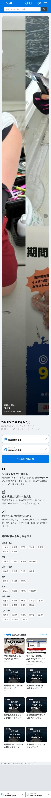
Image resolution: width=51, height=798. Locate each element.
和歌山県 (32, 591)
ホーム (3, 763)
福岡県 (5, 615)
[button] (5, 216)
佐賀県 (14, 615)
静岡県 (5, 581)
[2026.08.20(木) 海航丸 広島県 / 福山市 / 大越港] (25, 414)
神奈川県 (32, 561)
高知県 (31, 605)
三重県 (23, 581)
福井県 (31, 571)
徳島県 (5, 605)
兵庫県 (23, 591)
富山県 (14, 571)
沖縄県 (24, 619)
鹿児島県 (15, 619)
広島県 (31, 601)
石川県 (23, 571)
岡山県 (23, 601)
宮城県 (31, 547)
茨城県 (5, 561)
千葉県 (14, 561)
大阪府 (5, 591)
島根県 (14, 601)
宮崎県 (5, 619)
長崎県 (23, 615)
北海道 (5, 547)
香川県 (14, 605)
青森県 (14, 547)
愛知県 (14, 581)
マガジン (9, 763)
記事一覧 (43, 634)
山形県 (5, 552)
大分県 (40, 615)
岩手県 (23, 547)
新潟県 (5, 571)
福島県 (14, 552)
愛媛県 (23, 605)
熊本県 (31, 615)
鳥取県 (5, 601)
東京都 (23, 561)
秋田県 (40, 547)
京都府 (14, 591)
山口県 (40, 601)
